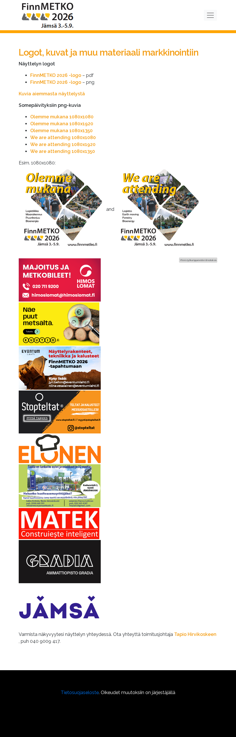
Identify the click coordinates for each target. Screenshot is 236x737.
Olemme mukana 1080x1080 (62, 117)
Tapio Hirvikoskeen (195, 634)
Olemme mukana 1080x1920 (61, 123)
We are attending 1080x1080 (63, 137)
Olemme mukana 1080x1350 (61, 130)
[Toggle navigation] (210, 15)
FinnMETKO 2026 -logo (55, 75)
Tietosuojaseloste (80, 692)
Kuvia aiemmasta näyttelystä (52, 93)
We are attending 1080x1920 (63, 144)
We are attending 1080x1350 (62, 151)
